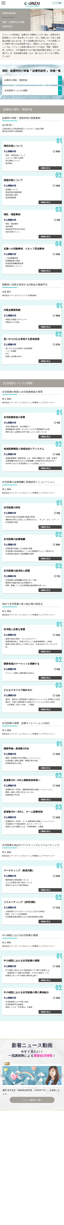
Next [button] (59, 1075)
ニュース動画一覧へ (32, 1100)
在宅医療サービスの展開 (15, 90)
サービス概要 (57, 3)
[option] (32, 1079)
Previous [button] (4, 1075)
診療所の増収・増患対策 (15, 80)
